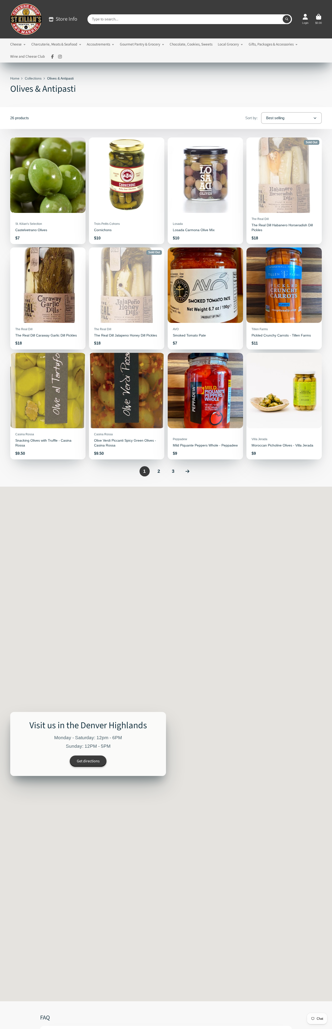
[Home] (26, 19)
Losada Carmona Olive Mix (205, 190)
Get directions (88, 761)
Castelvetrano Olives (48, 190)
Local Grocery (228, 44)
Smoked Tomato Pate (205, 298)
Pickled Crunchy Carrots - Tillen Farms (284, 298)
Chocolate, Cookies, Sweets (191, 44)
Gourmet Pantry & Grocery (140, 44)
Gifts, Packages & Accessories (271, 44)
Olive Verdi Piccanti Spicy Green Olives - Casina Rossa (126, 406)
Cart (318, 19)
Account (305, 19)
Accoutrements (98, 44)
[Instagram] (60, 57)
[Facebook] (52, 57)
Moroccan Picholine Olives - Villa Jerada (284, 406)
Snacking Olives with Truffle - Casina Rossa (48, 406)
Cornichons (126, 190)
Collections (33, 78)
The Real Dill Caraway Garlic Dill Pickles (48, 298)
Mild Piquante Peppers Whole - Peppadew (205, 406)
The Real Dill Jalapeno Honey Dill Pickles (126, 298)
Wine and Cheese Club (27, 56)
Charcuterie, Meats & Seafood (54, 44)
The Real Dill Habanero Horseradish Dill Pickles (284, 190)
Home (14, 78)
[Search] (287, 19)
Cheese (16, 44)
